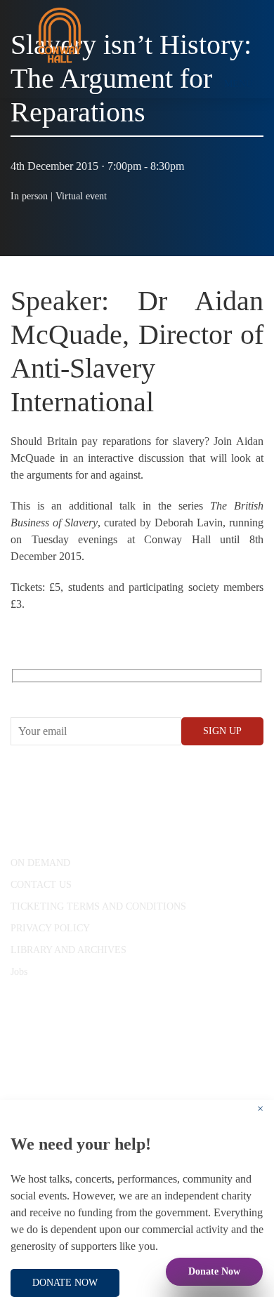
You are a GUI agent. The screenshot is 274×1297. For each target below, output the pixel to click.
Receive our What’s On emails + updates (119, 691)
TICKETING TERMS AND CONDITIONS (98, 906)
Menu (238, 84)
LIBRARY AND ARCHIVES (68, 950)
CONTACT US (41, 884)
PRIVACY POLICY (50, 928)
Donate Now (214, 1271)
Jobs (19, 971)
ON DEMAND (40, 863)
